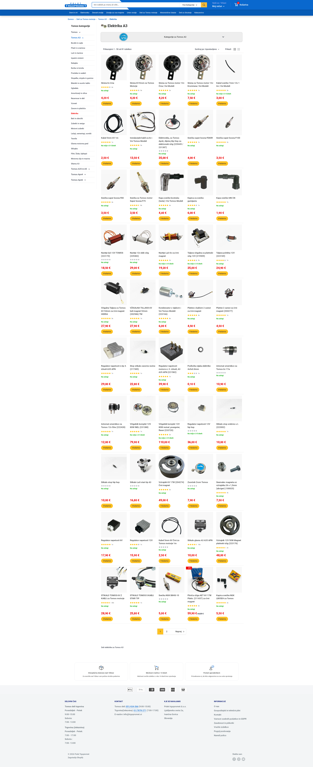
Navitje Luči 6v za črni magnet (169, 254)
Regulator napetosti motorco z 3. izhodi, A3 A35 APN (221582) (169, 369)
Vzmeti (74, 103)
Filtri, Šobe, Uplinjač (79, 154)
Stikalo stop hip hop (110, 482)
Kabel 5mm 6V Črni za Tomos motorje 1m (169, 542)
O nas (216, 706)
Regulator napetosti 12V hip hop (199, 425)
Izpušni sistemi (77, 58)
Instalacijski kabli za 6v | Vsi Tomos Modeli (141, 139)
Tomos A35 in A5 (79, 169)
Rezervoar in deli (78, 98)
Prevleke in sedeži (78, 73)
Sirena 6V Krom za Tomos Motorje (142, 84)
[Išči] (204, 4)
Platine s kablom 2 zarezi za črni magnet (199, 309)
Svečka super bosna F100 (228, 138)
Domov (71, 19)
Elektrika (74, 113)
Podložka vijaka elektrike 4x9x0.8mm (199, 367)
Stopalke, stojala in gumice (82, 78)
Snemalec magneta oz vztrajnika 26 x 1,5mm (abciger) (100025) (226, 485)
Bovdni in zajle (77, 43)
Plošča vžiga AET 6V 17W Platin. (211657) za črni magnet (199, 598)
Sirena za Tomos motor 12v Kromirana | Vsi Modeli (200, 84)
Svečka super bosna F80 (112, 198)
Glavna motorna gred (79, 144)
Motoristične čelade (168, 13)
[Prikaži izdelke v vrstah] (239, 49)
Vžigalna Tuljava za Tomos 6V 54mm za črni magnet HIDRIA (113, 311)
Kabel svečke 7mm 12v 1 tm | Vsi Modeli (228, 84)
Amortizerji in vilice (79, 93)
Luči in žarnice (77, 53)
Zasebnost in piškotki (224, 723)
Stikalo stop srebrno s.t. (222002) (227, 425)
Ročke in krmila (77, 68)
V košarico (107, 104)
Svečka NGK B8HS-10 (169, 595)
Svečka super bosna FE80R (200, 138)
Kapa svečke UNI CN (225, 198)
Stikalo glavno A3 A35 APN (200, 540)
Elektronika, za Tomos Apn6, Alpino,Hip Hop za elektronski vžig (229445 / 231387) (171, 143)
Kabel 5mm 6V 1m (109, 138)
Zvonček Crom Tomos (198, 482)
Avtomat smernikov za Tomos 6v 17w (226, 367)
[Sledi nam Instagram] (238, 759)
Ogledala (74, 88)
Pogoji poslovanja (222, 731)
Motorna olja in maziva (80, 159)
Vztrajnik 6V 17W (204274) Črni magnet (171, 484)
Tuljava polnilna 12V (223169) (225, 254)
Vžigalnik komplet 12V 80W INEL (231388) (140, 425)
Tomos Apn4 (77, 174)
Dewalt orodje (97, 13)
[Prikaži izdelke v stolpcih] (235, 49)
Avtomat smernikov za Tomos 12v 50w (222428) (113, 425)
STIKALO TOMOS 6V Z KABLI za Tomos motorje (112, 597)
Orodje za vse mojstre (115, 13)
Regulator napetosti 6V (112, 540)
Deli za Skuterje (185, 13)
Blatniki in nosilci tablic (80, 83)
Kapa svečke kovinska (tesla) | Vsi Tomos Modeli (171, 199)
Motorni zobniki (77, 128)
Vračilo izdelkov (221, 727)
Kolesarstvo (199, 13)
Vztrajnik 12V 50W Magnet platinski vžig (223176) (228, 542)
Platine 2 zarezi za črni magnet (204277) (226, 309)
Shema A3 (75, 164)
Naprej (178, 631)
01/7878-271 (140, 710)
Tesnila (74, 138)
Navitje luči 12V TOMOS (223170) (112, 254)
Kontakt (217, 714)
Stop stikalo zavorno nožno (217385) (142, 367)
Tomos (74, 32)
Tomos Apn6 (77, 180)
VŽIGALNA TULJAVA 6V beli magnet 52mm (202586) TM (141, 311)
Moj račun (217, 6)
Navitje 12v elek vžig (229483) (139, 254)
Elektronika (84, 13)
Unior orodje (132, 13)
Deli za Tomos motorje (148, 13)
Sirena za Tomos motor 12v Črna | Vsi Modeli (171, 84)
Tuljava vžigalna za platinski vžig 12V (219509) (200, 254)
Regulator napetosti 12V (141, 540)
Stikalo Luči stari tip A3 (140, 482)
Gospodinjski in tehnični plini (227, 710)
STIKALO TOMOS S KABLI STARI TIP (142, 597)
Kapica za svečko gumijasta (196, 199)
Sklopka (74, 149)
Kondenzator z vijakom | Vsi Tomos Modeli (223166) (170, 311)
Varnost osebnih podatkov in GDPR (230, 719)
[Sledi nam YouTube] (243, 759)
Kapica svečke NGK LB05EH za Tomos (225, 597)
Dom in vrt (73, 13)
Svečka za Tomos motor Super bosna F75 (141, 199)
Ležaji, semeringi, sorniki (81, 133)
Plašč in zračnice (78, 48)
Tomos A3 (102, 19)
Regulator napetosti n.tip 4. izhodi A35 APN (113, 367)
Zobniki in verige (78, 123)
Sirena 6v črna (107, 83)
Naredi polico (220, 735)
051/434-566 (132, 706)
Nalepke (74, 63)
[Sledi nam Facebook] (234, 759)
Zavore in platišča (78, 108)
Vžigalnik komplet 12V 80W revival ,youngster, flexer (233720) (169, 427)
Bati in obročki (77, 118)
